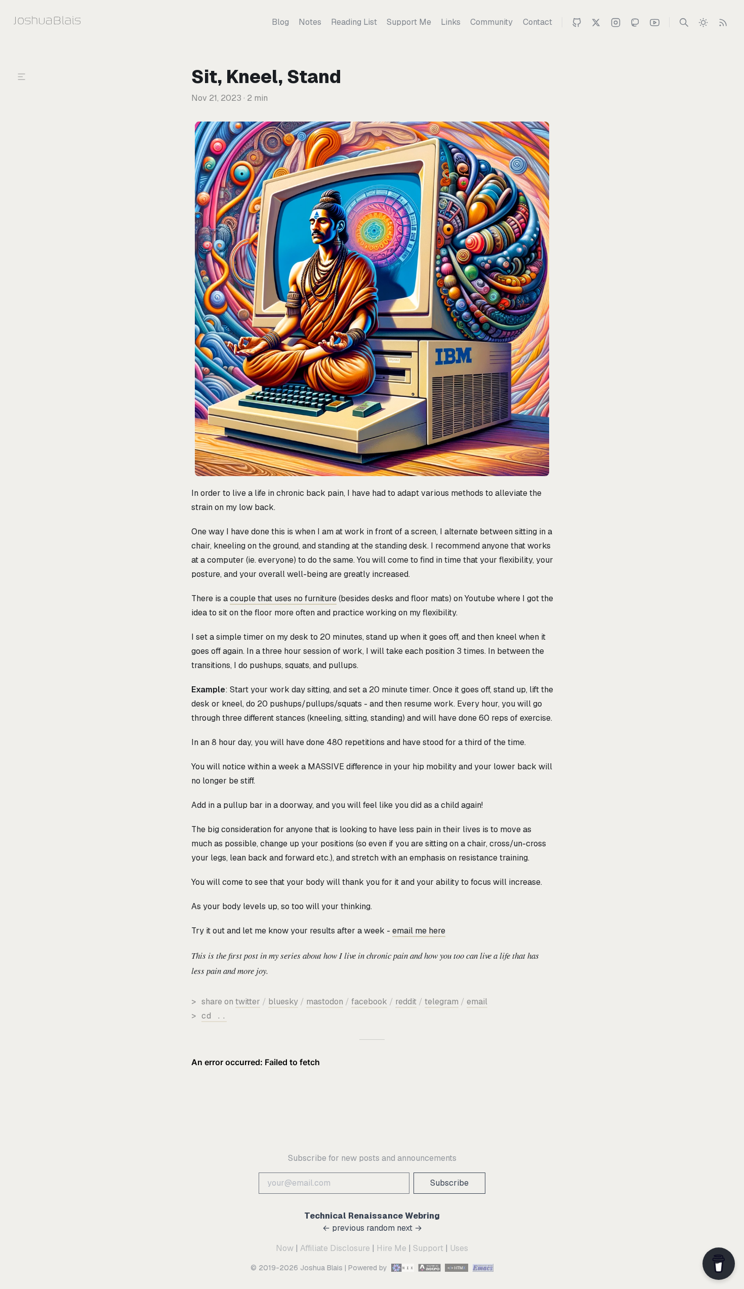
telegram (442, 1001)
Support (428, 1248)
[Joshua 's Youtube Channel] (654, 22)
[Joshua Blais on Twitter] (596, 22)
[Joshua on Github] (577, 22)
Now (285, 1248)
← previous (343, 1228)
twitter (247, 1001)
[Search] (684, 22)
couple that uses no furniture (283, 598)
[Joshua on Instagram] (616, 22)
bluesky (283, 1001)
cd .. (214, 1015)
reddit (406, 1001)
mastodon (324, 1001)
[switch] (703, 22)
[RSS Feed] (723, 22)
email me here (418, 930)
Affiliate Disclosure (335, 1248)
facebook (369, 1001)
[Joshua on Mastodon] (635, 22)
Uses (459, 1248)
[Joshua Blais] (67, 22)
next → (409, 1228)
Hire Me (391, 1248)
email (477, 1001)
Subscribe (449, 1183)
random (380, 1228)
